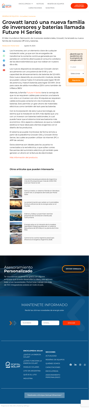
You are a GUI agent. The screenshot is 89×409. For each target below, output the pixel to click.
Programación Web (7, 406)
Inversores (32, 16)
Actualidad (24, 16)
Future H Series (34, 93)
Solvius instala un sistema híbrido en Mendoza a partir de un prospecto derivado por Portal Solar (41, 192)
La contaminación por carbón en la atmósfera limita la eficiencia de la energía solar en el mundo (41, 204)
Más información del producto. (24, 157)
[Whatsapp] (85, 365)
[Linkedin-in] (75, 365)
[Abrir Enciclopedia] (32, 4)
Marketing (20, 406)
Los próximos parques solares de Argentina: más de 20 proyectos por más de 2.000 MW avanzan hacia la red (40, 181)
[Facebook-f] (71, 365)
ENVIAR (71, 323)
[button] (4, 51)
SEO (14, 406)
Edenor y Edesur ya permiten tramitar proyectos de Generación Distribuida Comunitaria (38, 215)
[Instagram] (80, 365)
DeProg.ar (26, 406)
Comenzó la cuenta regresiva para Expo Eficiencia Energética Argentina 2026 (39, 239)
